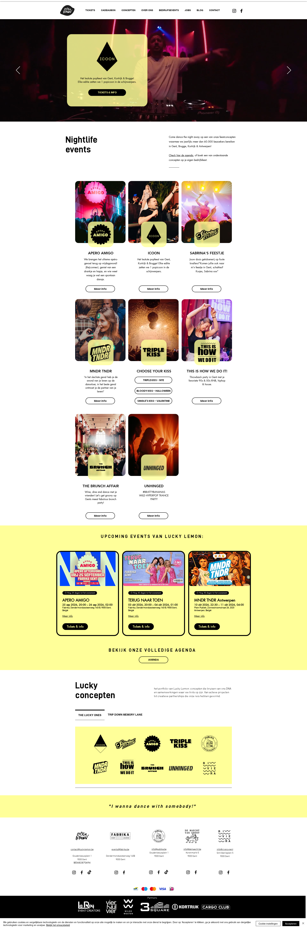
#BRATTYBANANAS (154, 492)
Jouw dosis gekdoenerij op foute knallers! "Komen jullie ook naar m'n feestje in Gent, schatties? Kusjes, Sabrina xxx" (201, 78)
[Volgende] (289, 70)
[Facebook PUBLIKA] (158, 872)
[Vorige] (18, 70)
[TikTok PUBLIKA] (166, 872)
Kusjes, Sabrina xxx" (207, 271)
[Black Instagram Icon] (234, 10)
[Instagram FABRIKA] (116, 872)
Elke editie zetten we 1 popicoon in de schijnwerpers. (154, 267)
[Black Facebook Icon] (241, 10)
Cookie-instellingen (268, 923)
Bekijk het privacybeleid (58, 925)
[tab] (90, 715)
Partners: (152, 898)
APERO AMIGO (75, 600)
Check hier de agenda (181, 155)
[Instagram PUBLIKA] (151, 872)
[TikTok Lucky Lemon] (89, 872)
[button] (129, 10)
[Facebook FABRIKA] (124, 872)
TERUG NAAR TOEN (145, 600)
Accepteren (291, 923)
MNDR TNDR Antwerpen (214, 600)
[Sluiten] (303, 923)
